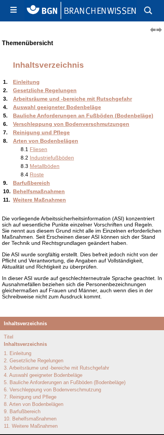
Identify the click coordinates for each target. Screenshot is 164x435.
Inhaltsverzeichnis (25, 344)
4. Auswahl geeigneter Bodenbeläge (43, 375)
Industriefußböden (52, 158)
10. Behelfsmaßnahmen (30, 419)
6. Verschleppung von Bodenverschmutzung (52, 390)
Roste (37, 174)
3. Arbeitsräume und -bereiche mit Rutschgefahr (56, 368)
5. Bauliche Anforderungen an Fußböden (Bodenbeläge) (64, 382)
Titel (8, 337)
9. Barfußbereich (22, 411)
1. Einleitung (17, 353)
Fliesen (38, 149)
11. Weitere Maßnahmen (31, 426)
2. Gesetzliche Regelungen (33, 360)
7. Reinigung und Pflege (30, 397)
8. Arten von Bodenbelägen (33, 404)
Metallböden (44, 166)
